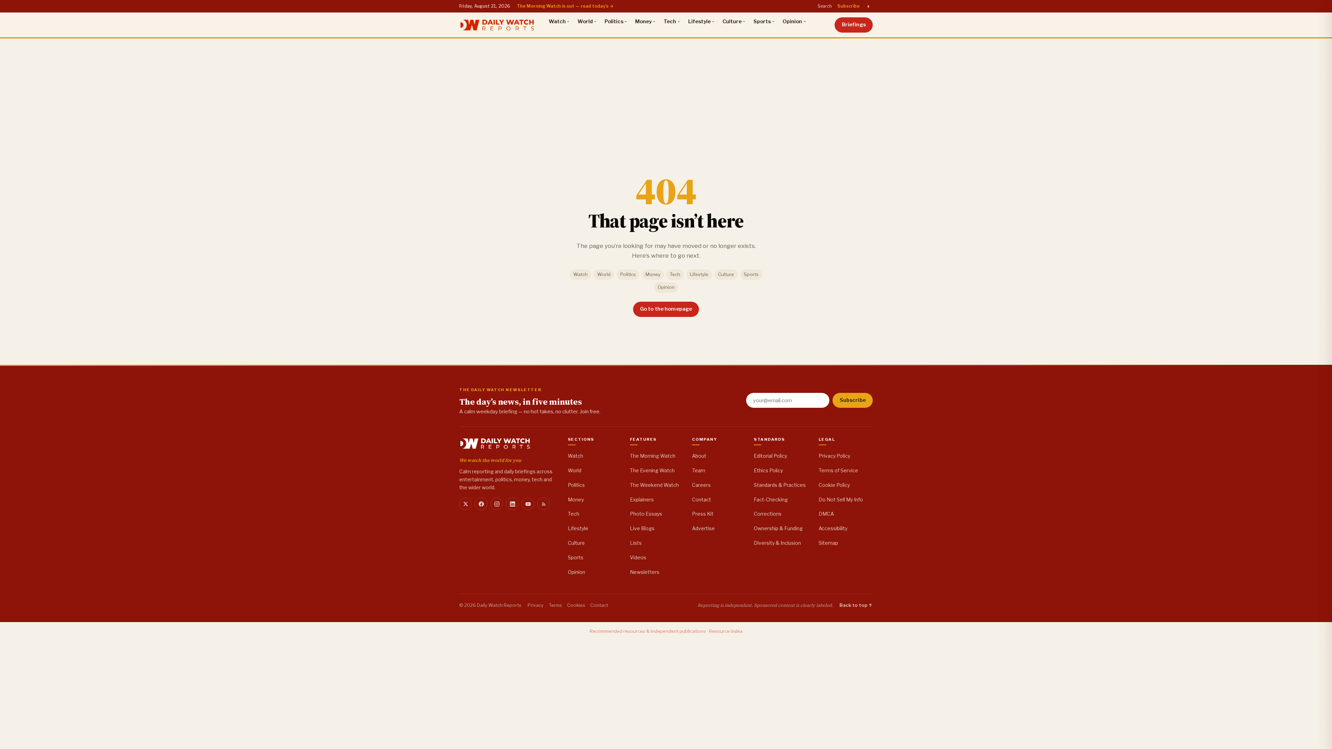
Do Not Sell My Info (841, 499)
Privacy (536, 605)
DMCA (826, 514)
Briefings (854, 24)
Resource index (726, 631)
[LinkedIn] (512, 504)
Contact (701, 499)
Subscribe (848, 6)
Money (643, 21)
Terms (555, 605)
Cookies (576, 605)
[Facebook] (481, 504)
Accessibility (833, 528)
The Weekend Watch (654, 485)
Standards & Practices (780, 485)
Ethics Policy (768, 470)
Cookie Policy (834, 485)
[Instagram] (496, 504)
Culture (732, 21)
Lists (636, 543)
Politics (614, 21)
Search (825, 6)
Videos (638, 557)
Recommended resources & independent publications (648, 631)
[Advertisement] (666, 89)
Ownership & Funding (778, 528)
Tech (670, 21)
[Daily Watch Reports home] (497, 25)
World (585, 21)
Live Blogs (642, 528)
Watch (557, 21)
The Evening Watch (652, 470)
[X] (465, 504)
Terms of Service (838, 470)
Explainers (642, 499)
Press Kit (703, 514)
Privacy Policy (834, 456)
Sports (762, 21)
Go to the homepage (666, 309)
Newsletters (644, 572)
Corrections (768, 514)
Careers (701, 485)
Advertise (703, 528)
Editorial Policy (770, 456)
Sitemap (828, 543)
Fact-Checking (771, 499)
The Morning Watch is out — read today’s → (565, 6)
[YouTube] (528, 504)
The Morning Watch (652, 456)
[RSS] (543, 504)
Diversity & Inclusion (777, 543)
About (699, 456)
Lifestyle (699, 21)
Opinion (792, 21)
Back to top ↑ (856, 605)
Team (698, 470)
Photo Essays (646, 514)
